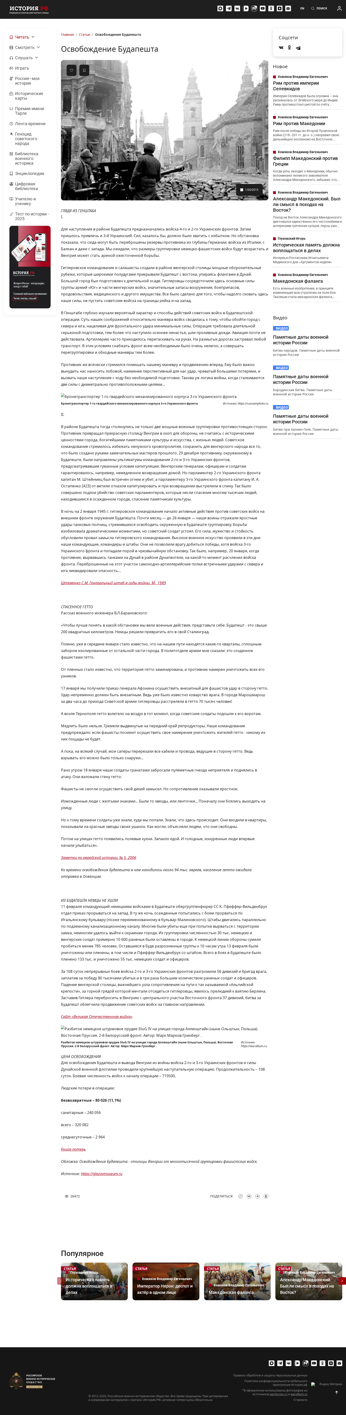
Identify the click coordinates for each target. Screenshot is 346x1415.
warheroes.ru (278, 1394)
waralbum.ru (299, 1394)
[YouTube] (263, 8)
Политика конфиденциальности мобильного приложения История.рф (275, 1383)
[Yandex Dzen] (279, 8)
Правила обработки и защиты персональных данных (270, 1375)
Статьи (84, 34)
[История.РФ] (29, 9)
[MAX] (220, 8)
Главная (67, 34)
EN (302, 8)
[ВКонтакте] (237, 8)
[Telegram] (229, 8)
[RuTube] (254, 8)
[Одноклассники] (271, 8)
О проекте (300, 1400)
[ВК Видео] (246, 8)
